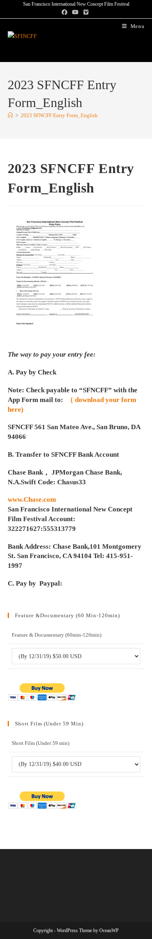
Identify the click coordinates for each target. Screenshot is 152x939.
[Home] (10, 115)
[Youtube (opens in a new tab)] (75, 12)
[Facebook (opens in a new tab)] (66, 12)
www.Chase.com (32, 499)
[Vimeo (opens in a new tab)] (86, 12)
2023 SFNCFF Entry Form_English (59, 115)
